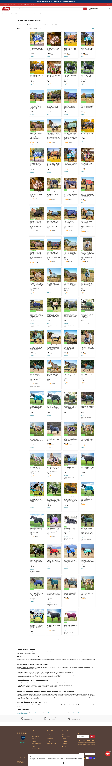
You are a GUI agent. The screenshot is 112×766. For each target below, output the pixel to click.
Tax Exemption (4, 4)
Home (18, 16)
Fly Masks (80, 712)
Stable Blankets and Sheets (62, 712)
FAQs (63, 734)
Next (64, 639)
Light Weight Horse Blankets (50, 712)
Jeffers (31, 51)
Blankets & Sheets (24, 16)
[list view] (94, 28)
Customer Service (66, 731)
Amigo (48, 504)
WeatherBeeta (49, 565)
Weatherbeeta (32, 319)
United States (90, 754)
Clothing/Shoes (50, 13)
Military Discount (26, 4)
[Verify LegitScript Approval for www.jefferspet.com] (23, 737)
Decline (72, 763)
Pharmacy (34, 738)
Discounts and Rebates (51, 745)
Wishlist (33, 746)
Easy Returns (10, 4)
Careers (33, 734)
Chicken (28, 13)
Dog (2, 13)
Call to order (20, 4)
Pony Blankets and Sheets (87, 712)
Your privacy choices (36, 748)
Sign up (92, 736)
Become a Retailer (35, 739)
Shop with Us (50, 731)
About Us (34, 733)
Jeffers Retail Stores (35, 736)
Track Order (64, 746)
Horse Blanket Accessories (22, 713)
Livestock (22, 13)
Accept (55, 763)
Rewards (14, 4)
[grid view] (93, 28)
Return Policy (64, 739)
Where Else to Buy (33, 4)
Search (18, 757)
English (108, 4)
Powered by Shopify (20, 762)
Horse (11, 13)
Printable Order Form (51, 739)
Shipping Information (66, 736)
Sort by (30, 28)
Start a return (64, 741)
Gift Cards (49, 741)
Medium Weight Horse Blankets (36, 712)
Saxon (82, 411)
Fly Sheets (75, 712)
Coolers (70, 712)
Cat (6, 13)
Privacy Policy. (35, 760)
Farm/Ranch (42, 13)
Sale (57, 13)
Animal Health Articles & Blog (38, 745)
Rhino (48, 441)
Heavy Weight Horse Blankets (23, 712)
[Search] (85, 9)
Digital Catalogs (50, 738)
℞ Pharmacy (35, 13)
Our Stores (49, 736)
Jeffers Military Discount (51, 743)
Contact (21, 757)
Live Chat (49, 733)
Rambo (65, 532)
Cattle (16, 13)
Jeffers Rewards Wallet (36, 743)
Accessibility (64, 743)
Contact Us (64, 733)
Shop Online (49, 734)
